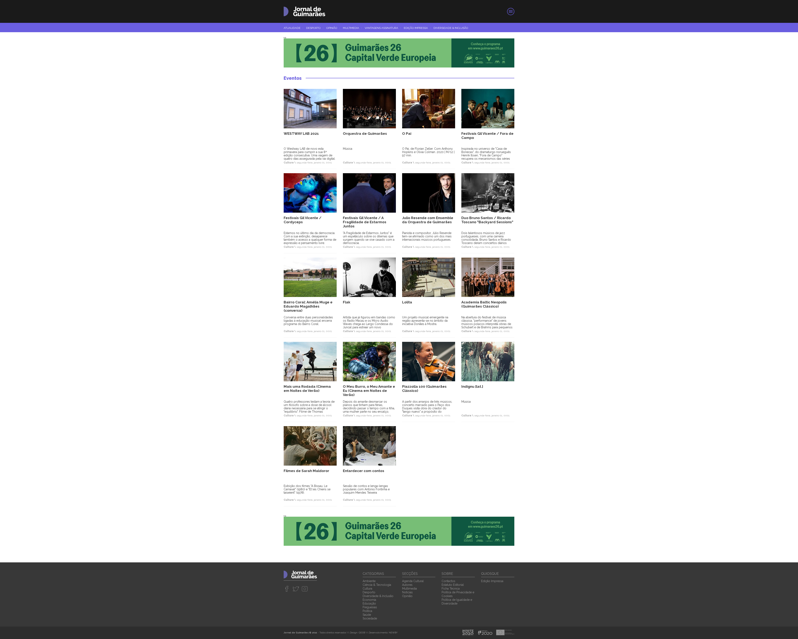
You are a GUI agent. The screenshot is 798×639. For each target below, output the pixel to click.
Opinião (333, 27)
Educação (369, 603)
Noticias (407, 592)
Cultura (367, 588)
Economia (369, 599)
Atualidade (293, 27)
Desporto (314, 27)
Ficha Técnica (451, 588)
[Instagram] (305, 589)
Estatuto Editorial (453, 584)
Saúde (367, 614)
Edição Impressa (417, 27)
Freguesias (370, 607)
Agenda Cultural (413, 581)
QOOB (362, 632)
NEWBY (393, 632)
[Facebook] (287, 589)
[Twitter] (296, 589)
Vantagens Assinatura (383, 27)
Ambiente (369, 581)
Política (367, 611)
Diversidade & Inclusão (450, 27)
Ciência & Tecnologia (377, 584)
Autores (407, 584)
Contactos (448, 581)
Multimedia (352, 27)
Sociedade (370, 618)
